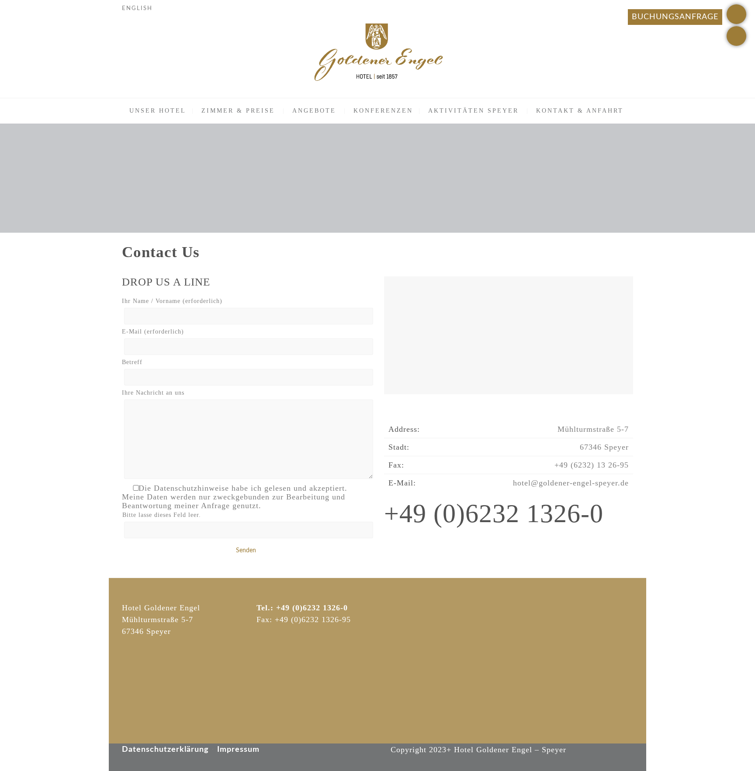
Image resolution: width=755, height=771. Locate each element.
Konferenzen (383, 110)
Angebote (314, 110)
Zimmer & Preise (238, 110)
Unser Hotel (157, 110)
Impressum (238, 750)
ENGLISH (137, 8)
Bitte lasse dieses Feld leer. (161, 515)
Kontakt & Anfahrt (579, 110)
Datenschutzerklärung (165, 750)
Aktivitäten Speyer (473, 110)
